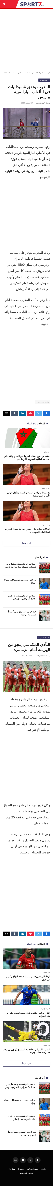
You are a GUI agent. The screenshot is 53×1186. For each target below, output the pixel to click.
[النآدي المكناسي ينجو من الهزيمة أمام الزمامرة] (26, 676)
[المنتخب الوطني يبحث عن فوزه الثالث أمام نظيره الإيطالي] (44, 599)
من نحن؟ (21, 1169)
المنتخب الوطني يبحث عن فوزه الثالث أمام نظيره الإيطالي (22, 597)
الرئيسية (47, 72)
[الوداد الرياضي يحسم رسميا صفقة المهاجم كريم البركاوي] (26, 958)
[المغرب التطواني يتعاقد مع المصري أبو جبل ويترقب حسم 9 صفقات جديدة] (26, 1031)
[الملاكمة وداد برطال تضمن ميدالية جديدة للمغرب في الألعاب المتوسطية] (26, 511)
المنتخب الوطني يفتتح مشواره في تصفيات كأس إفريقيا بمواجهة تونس (20, 565)
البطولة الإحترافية (43, 638)
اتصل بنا (12, 1169)
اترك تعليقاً (26, 543)
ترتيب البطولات (32, 1169)
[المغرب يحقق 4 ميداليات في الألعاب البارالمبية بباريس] (26, 123)
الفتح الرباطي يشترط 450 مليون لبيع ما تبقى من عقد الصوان (28, 1014)
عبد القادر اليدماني (39, 656)
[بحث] (4, 4)
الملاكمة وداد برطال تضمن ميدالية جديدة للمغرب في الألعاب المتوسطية (27, 530)
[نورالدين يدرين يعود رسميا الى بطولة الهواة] (44, 583)
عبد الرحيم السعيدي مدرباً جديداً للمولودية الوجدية (22, 613)
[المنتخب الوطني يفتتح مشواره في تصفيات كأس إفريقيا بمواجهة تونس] (44, 567)
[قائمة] (48, 4)
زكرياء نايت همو (40, 103)
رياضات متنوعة (36, 72)
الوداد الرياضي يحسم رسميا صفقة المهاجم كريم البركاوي (28, 978)
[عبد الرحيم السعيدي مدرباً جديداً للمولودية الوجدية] (44, 615)
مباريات (43, 1169)
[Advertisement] (26, 40)
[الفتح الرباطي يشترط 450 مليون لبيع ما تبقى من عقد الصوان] (26, 995)
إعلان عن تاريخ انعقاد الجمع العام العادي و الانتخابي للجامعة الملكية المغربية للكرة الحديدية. (27, 458)
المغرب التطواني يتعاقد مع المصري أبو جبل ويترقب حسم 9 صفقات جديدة (26, 1051)
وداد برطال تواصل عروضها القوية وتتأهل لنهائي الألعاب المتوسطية (28, 494)
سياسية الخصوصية (26, 1173)
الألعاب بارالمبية (43, 402)
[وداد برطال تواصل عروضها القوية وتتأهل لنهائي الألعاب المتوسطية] (26, 474)
